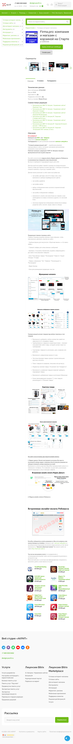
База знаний (44, 13)
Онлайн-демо (46, 52)
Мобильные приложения (12, 38)
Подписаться (61, 720)
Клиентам (32, 13)
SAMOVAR (45, 42)
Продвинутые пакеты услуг (11, 686)
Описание (30, 81)
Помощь (22, 13)
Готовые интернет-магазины (13, 20)
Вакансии (67, 13)
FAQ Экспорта (57, 13)
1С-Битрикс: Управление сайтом (36, 673)
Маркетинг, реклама (11, 35)
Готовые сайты (9, 23)
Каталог (5, 13)
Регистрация (62, 5)
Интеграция (8, 32)
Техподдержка (51, 81)
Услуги (13, 13)
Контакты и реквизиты (26, 732)
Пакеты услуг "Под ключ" (10, 683)
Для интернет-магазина (12, 26)
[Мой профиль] (56, 4)
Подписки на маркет (32, 681)
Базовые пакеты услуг (9, 680)
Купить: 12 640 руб (51, 47)
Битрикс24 (29, 676)
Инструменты (9, 29)
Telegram (46, 137)
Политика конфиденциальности (60, 732)
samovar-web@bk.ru (41, 139)
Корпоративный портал (33, 678)
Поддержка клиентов (11, 41)
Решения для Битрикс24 (12, 45)
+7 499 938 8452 (21, 3)
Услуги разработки (8, 673)
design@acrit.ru (35, 3)
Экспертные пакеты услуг (10, 689)
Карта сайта (42, 732)
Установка (40, 81)
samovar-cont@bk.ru (61, 141)
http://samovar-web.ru (38, 548)
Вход (59, 3)
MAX (38, 137)
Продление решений (9, 700)
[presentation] (26, 67)
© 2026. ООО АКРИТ (9, 732)
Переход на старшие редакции (12, 697)
